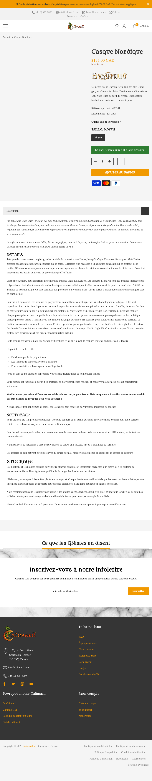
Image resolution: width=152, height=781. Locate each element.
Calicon (116, 12)
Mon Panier (85, 715)
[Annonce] (76, 4)
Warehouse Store (87, 655)
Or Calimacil (9, 703)
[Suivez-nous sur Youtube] (31, 684)
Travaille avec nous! (138, 764)
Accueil (7, 37)
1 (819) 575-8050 (43, 12)
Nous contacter (86, 649)
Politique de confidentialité (98, 746)
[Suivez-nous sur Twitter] (13, 684)
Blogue (82, 668)
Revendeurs (122, 758)
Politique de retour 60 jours (17, 715)
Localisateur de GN (89, 674)
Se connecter (85, 709)
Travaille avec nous (95, 12)
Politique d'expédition (106, 752)
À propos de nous (88, 643)
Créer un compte (87, 703)
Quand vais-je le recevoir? (106, 121)
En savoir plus (124, 100)
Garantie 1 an (10, 709)
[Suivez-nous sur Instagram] (22, 684)
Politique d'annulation (101, 758)
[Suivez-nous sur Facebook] (4, 684)
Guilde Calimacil (12, 722)
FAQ (81, 636)
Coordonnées (139, 758)
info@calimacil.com (69, 12)
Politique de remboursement (131, 746)
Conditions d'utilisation (133, 752)
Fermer (4, 4)
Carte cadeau (85, 662)
